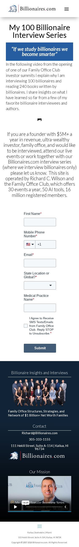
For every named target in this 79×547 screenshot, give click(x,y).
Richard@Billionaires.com (40, 433)
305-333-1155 (39, 439)
